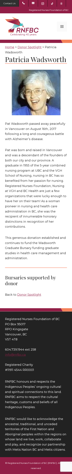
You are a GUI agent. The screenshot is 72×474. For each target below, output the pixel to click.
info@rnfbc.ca (15, 355)
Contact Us (9, 3)
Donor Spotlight (29, 295)
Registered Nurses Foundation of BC (49, 10)
